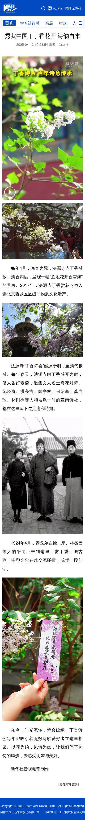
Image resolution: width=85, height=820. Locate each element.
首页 (9, 22)
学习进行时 (29, 23)
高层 (49, 23)
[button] (10, 195)
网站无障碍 (73, 8)
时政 (63, 23)
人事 (76, 23)
